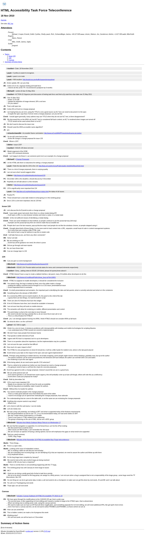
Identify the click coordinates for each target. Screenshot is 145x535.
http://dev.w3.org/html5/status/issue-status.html (32, 191)
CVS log (47, 531)
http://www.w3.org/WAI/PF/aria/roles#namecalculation (62, 133)
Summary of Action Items (13, 62)
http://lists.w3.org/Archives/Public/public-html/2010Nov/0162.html (61, 166)
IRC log (10, 23)
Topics (7, 54)
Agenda (3, 20)
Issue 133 (12, 56)
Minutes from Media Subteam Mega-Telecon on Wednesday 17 (39, 422)
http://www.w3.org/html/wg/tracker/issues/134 (29, 185)
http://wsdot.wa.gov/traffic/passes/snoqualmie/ (39, 79)
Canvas (11, 60)
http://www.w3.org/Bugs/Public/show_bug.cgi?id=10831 (36, 277)
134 (10, 58)
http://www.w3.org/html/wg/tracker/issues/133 (29, 175)
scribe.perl (29, 531)
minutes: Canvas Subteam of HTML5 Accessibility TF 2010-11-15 (39, 496)
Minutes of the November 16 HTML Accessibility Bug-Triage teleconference (43, 440)
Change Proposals (22, 159)
